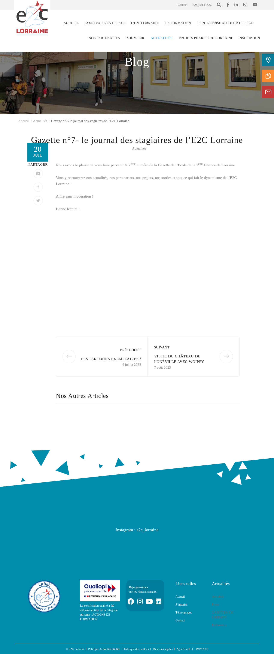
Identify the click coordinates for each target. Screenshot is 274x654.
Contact (182, 4)
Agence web (183, 649)
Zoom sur (135, 38)
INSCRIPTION (249, 38)
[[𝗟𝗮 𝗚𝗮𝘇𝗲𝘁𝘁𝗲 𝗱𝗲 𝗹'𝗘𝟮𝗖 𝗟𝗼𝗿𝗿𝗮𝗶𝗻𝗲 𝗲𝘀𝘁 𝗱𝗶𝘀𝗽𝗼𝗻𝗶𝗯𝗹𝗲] (76, 545)
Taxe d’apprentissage (105, 23)
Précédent (130, 350)
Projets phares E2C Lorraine (206, 38)
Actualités (161, 38)
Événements (219, 625)
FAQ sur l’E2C (202, 4)
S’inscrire (181, 604)
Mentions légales (163, 649)
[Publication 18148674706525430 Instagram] (35, 545)
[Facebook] (38, 187)
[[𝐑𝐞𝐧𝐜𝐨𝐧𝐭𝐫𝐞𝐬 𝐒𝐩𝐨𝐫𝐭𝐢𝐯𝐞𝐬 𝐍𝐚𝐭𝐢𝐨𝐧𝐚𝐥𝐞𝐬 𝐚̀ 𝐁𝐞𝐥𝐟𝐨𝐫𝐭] (157, 545)
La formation (178, 23)
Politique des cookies (136, 649)
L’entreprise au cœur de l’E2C (225, 23)
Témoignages (184, 612)
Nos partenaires (104, 38)
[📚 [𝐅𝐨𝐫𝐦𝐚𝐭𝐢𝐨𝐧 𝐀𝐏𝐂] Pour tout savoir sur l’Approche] (239, 545)
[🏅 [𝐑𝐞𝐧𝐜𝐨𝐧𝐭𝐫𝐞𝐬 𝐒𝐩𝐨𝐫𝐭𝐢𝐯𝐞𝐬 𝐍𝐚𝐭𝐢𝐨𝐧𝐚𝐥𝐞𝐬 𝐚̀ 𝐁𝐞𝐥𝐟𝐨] (117, 545)
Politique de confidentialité (104, 649)
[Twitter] (38, 200)
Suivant (162, 347)
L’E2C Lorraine (145, 23)
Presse (215, 604)
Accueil (71, 23)
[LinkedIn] (38, 173)
